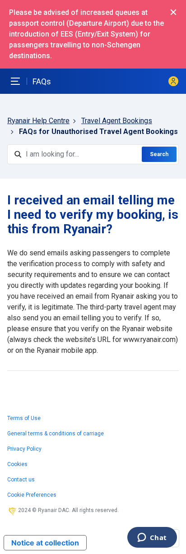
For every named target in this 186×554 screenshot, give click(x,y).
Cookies (17, 464)
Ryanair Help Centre (38, 120)
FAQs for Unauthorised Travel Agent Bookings (98, 131)
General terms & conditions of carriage (55, 433)
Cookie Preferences (31, 495)
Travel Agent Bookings (116, 120)
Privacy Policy (24, 449)
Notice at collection (45, 542)
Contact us (21, 479)
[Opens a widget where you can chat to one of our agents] (152, 538)
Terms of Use (24, 418)
